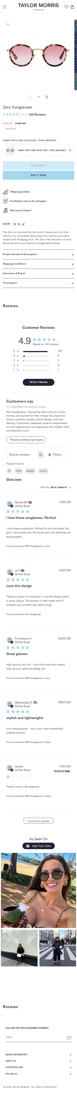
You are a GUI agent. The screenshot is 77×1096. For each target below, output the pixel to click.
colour (43, 471)
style (18, 471)
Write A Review (38, 382)
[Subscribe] (69, 1037)
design (30, 471)
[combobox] (56, 487)
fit (9, 471)
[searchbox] (22, 455)
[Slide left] (30, 97)
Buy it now (38, 175)
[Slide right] (47, 97)
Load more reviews (38, 821)
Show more (13, 479)
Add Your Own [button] (41, 846)
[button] (5, 7)
